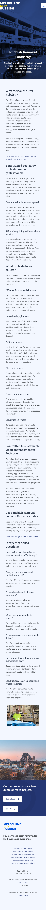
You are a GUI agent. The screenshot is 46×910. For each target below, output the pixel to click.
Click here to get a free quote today (22, 537)
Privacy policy (23, 895)
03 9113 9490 (23, 882)
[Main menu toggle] (43, 5)
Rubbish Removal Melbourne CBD (23, 854)
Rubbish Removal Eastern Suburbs (23, 857)
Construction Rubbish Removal (23, 851)
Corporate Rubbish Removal (23, 848)
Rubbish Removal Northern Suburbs (23, 863)
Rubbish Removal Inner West (23, 860)
